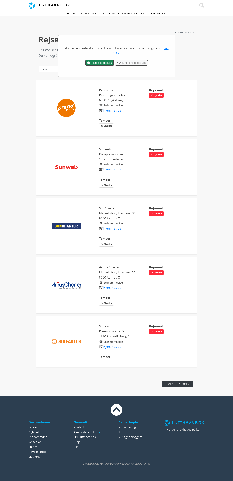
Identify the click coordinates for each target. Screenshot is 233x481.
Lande (144, 13)
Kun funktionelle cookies (131, 62)
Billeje (96, 13)
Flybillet (72, 13)
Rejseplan (108, 13)
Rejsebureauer (127, 13)
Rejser (85, 13)
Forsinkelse (158, 13)
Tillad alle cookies (101, 62)
